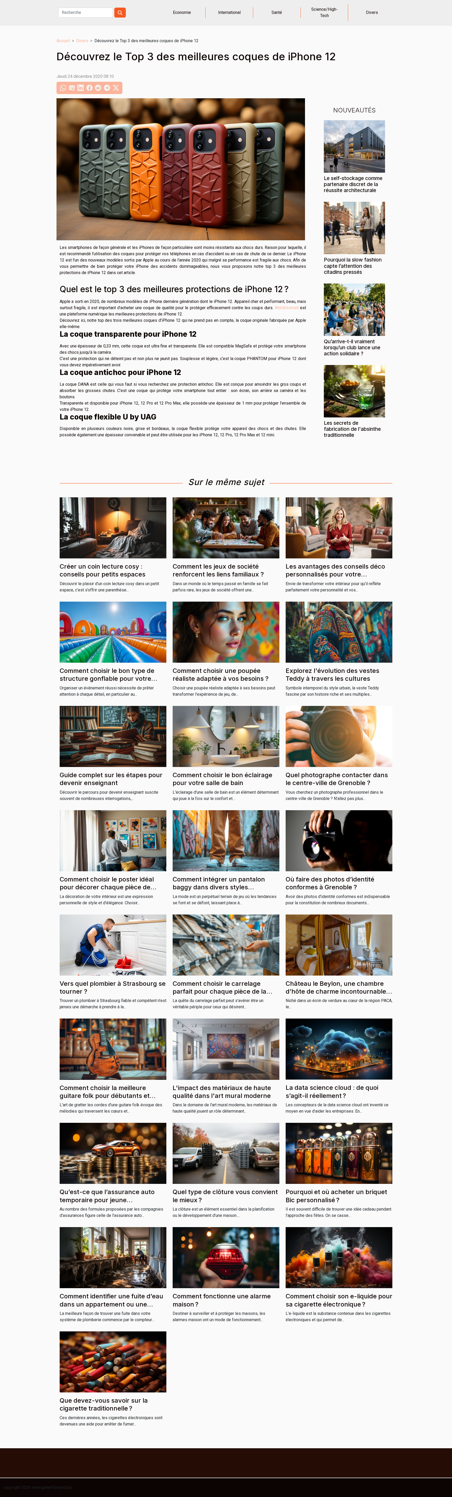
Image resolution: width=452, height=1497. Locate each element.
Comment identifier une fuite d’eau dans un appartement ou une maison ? (111, 1304)
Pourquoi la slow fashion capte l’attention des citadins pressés (353, 266)
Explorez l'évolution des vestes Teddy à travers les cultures (332, 674)
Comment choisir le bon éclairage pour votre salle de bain (222, 779)
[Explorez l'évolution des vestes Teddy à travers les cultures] (339, 631)
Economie (182, 12)
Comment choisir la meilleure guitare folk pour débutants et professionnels (105, 1096)
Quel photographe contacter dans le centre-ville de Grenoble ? (337, 779)
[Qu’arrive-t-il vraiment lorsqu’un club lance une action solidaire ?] (354, 309)
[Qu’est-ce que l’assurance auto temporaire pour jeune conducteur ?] (113, 1153)
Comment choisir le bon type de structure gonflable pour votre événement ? (107, 678)
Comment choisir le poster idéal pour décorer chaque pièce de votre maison (107, 887)
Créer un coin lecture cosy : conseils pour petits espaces (102, 570)
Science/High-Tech (324, 12)
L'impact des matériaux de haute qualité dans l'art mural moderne (222, 1091)
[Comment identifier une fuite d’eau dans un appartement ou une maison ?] (113, 1257)
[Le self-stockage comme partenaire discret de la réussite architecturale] (354, 146)
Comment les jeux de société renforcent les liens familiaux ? (218, 570)
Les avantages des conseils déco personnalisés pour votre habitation (335, 574)
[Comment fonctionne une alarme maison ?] (226, 1257)
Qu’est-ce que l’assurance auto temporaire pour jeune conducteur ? (107, 1200)
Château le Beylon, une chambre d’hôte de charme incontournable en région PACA (336, 991)
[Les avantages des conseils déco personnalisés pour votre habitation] (339, 527)
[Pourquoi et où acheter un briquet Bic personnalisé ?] (339, 1153)
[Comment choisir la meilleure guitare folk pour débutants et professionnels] (113, 1048)
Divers (372, 12)
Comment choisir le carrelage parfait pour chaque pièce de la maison (219, 991)
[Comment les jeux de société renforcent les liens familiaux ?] (226, 527)
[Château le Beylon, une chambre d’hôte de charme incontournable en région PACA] (339, 944)
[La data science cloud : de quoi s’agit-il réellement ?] (339, 1048)
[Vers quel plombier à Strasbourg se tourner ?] (113, 944)
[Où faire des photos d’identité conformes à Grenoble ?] (339, 840)
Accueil (63, 40)
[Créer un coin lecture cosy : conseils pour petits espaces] (113, 527)
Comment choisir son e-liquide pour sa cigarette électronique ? (339, 1300)
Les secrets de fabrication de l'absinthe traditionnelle (352, 429)
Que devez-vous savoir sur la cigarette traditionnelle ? (104, 1404)
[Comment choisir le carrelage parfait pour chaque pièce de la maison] (226, 944)
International (229, 12)
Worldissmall (287, 307)
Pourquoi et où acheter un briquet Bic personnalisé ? (336, 1196)
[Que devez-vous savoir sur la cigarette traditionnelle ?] (113, 1361)
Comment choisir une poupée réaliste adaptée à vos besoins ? (221, 674)
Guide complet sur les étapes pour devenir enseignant (111, 779)
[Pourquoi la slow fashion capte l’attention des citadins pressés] (354, 227)
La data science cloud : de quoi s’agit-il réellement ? (332, 1091)
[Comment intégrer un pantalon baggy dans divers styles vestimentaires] (226, 840)
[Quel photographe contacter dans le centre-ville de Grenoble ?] (339, 735)
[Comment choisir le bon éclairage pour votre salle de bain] (226, 735)
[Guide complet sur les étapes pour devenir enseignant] (113, 735)
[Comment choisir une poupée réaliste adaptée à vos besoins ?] (226, 631)
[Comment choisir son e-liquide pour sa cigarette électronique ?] (339, 1257)
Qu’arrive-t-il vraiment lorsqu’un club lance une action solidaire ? (352, 347)
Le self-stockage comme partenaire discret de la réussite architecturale (353, 184)
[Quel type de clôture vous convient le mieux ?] (226, 1153)
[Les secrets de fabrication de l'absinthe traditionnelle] (354, 390)
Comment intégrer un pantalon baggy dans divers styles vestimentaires (219, 887)
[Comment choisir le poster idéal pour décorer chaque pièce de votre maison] (113, 840)
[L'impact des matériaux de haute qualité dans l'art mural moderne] (226, 1048)
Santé (277, 12)
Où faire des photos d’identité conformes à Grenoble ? (330, 883)
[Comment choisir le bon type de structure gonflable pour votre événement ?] (113, 631)
